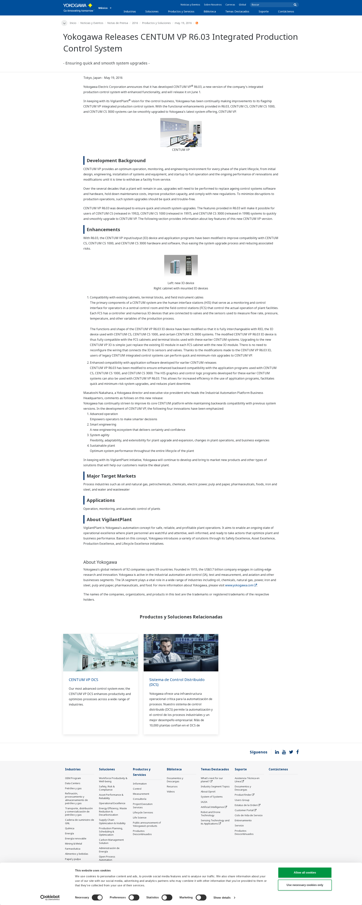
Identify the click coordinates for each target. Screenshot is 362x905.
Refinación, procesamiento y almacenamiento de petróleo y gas (76, 798)
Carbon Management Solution (111, 841)
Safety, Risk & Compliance (107, 788)
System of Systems (212, 796)
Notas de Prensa (117, 23)
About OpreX (208, 791)
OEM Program (73, 778)
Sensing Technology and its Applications (215, 822)
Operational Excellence (112, 803)
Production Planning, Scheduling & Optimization (111, 831)
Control (137, 788)
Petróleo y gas (73, 788)
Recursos (172, 786)
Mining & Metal (73, 843)
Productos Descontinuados (142, 832)
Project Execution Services (143, 805)
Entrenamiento (243, 820)
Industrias (130, 11)
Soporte (264, 11)
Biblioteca (210, 11)
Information (140, 783)
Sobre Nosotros (213, 4)
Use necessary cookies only (305, 885)
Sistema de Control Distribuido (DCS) (177, 682)
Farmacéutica (72, 848)
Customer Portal (244, 810)
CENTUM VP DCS (83, 679)
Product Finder (243, 794)
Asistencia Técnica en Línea (247, 779)
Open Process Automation (107, 858)
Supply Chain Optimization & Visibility (112, 821)
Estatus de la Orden (246, 805)
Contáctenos (286, 11)
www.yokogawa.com (239, 585)
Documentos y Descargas (175, 779)
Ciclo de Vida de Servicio (249, 815)
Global (242, 4)
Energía (69, 833)
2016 (135, 23)
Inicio (73, 23)
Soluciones (152, 11)
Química (69, 828)
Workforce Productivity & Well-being (113, 779)
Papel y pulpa (73, 859)
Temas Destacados (237, 11)
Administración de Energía (109, 849)
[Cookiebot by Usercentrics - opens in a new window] (50, 897)
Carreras (230, 4)
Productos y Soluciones (156, 23)
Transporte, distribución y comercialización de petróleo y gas (79, 811)
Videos (171, 791)
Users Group (242, 800)
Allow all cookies (305, 872)
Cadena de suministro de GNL (79, 821)
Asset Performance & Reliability (111, 796)
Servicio (239, 825)
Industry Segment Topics (215, 786)
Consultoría (139, 799)
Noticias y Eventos (190, 4)
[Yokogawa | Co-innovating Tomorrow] (79, 7)
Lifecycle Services (143, 812)
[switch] (134, 897)
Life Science (139, 817)
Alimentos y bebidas (76, 853)
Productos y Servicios (181, 11)
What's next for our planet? (212, 779)
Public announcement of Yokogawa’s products (147, 824)
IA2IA (204, 802)
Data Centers (72, 783)
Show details (222, 897)
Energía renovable (75, 838)
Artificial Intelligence (212, 807)
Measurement (141, 793)
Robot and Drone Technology (210, 813)
